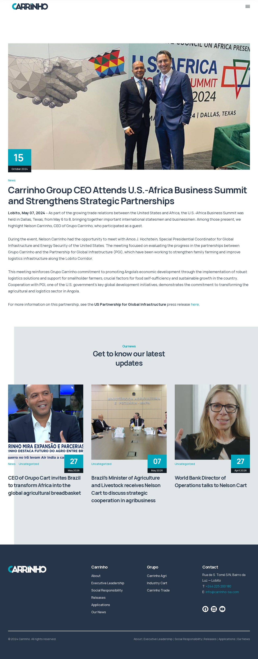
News (12, 180)
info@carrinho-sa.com (222, 592)
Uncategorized (29, 464)
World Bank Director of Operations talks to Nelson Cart (211, 481)
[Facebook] (205, 609)
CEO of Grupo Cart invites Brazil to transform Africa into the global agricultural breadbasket (44, 485)
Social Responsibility (107, 590)
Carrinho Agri (157, 576)
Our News (98, 612)
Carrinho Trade (158, 590)
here (195, 304)
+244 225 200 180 (218, 586)
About (96, 576)
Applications (100, 605)
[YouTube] (222, 609)
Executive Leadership (107, 583)
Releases (98, 597)
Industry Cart (157, 583)
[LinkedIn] (214, 609)
